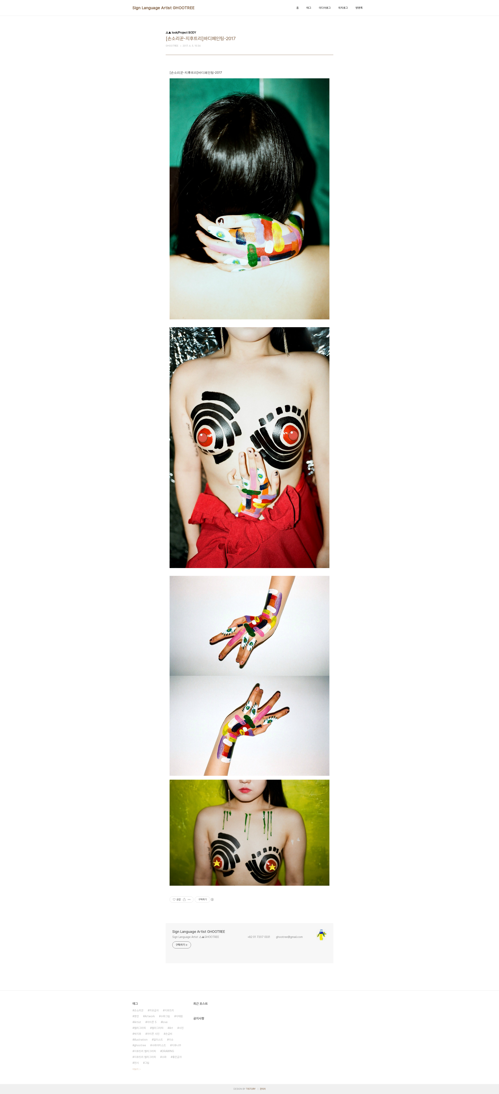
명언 (136, 1016)
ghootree (140, 1045)
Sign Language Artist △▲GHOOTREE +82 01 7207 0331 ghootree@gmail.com (240, 936)
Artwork (150, 1016)
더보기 (135, 1069)
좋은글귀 (177, 1057)
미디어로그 (325, 7)
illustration (141, 1039)
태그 (308, 7)
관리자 (263, 1089)
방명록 (359, 7)
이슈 (171, 1039)
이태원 (179, 1016)
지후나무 (176, 1045)
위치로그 (343, 7)
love (165, 1022)
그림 (147, 1062)
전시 (136, 1062)
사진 (181, 1027)
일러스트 (158, 1039)
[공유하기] (184, 899)
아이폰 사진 (153, 1033)
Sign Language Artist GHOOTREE (164, 7)
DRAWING (168, 1051)
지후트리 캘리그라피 (145, 1057)
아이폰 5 (152, 1022)
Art (171, 1027)
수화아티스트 (159, 1045)
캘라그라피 (157, 1027)
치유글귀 (154, 1010)
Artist (137, 1022)
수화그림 (165, 1016)
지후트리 (169, 1010)
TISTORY (251, 1089)
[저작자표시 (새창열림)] (212, 899)
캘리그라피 (140, 1027)
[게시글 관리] (189, 899)
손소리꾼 (138, 1010)
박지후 (137, 1033)
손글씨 (168, 1033)
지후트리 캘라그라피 (145, 1051)
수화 (164, 1057)
